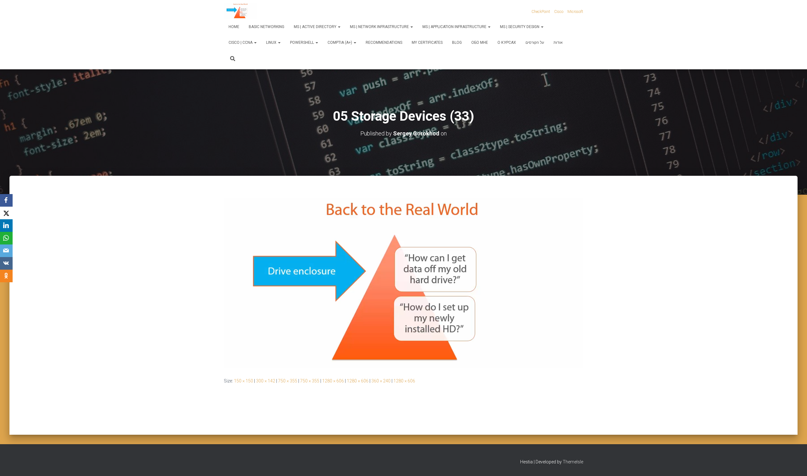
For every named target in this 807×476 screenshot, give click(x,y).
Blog (457, 42)
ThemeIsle (573, 461)
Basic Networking (266, 27)
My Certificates (427, 42)
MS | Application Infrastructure (454, 27)
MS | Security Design (520, 27)
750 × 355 (287, 380)
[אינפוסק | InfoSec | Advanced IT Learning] (240, 11)
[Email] (6, 250)
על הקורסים (534, 42)
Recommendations (384, 42)
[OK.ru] (6, 276)
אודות (558, 42)
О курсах (506, 42)
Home (234, 27)
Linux (271, 42)
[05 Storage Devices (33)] (403, 282)
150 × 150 (243, 380)
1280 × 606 (333, 380)
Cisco (558, 11)
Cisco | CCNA (241, 42)
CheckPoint (540, 11)
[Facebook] (6, 200)
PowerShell (302, 42)
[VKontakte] (6, 263)
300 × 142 (265, 380)
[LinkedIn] (6, 225)
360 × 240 (381, 380)
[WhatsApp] (6, 238)
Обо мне (479, 42)
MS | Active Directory (315, 27)
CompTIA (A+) (340, 42)
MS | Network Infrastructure (380, 27)
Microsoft (575, 11)
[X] (6, 213)
